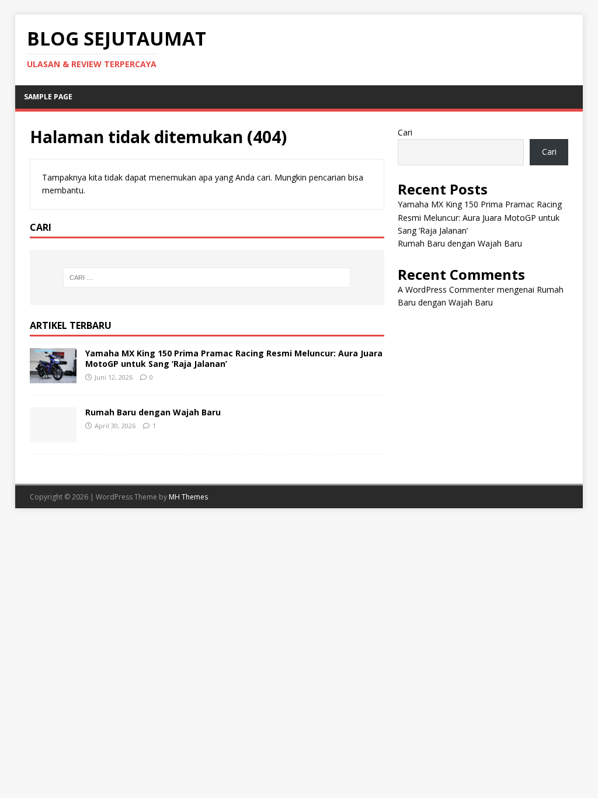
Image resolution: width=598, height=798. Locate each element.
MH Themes (188, 497)
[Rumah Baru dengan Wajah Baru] (53, 434)
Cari (405, 132)
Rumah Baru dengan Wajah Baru (153, 412)
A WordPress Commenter (446, 289)
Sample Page (48, 97)
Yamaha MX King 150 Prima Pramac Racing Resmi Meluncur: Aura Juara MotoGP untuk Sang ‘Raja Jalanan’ (234, 358)
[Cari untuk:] (207, 277)
